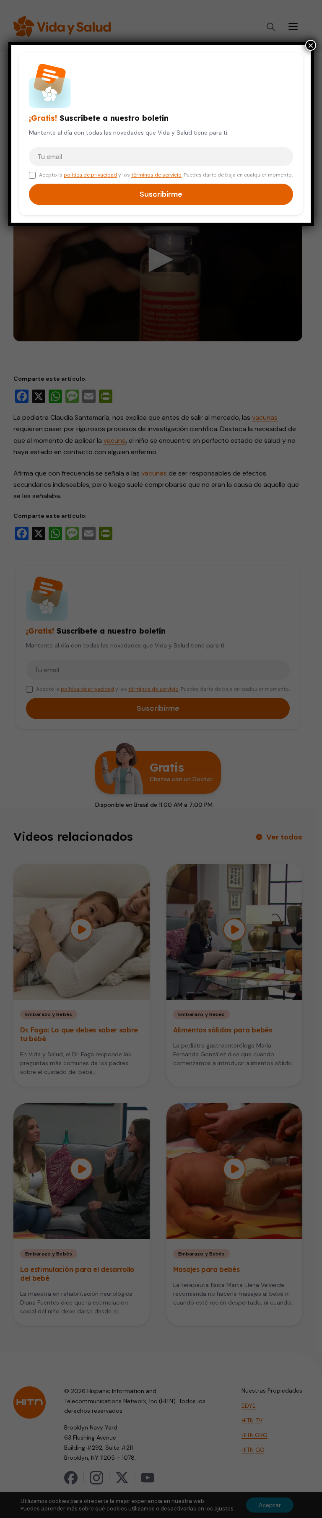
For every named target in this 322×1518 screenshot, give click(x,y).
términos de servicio (156, 175)
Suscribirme (161, 194)
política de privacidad (90, 175)
